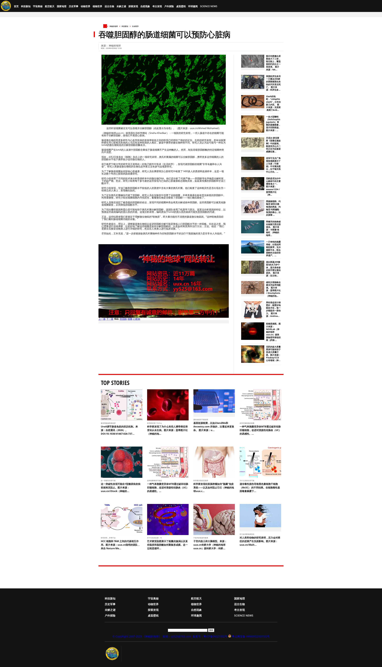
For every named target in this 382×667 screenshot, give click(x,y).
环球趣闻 (193, 6)
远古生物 (109, 6)
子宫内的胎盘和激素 (201, 538)
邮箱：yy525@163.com (177, 636)
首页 (16, 6)
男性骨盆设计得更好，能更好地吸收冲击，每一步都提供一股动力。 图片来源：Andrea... (273, 309)
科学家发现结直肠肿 (201, 480)
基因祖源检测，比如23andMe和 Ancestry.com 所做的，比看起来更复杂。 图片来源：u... (213, 426)
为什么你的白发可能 (247, 480)
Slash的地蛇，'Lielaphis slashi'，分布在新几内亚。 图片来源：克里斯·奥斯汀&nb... (273, 103)
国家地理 (61, 6)
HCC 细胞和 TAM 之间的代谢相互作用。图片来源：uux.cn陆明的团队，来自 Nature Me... (120, 545)
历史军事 (73, 6)
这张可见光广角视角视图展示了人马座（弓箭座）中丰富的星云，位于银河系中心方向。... (273, 165)
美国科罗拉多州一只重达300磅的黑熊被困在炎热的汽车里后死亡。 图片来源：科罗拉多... (273, 83)
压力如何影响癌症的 (247, 534)
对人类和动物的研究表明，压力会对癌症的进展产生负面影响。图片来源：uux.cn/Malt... (260, 541)
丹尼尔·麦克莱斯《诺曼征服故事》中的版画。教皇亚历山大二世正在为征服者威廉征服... (273, 145)
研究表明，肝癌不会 (108, 538)
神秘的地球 (114, 26)
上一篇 (102, 319)
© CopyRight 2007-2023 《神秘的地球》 (137, 636)
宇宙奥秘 (38, 6)
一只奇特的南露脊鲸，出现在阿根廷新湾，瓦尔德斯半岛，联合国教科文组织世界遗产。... (273, 248)
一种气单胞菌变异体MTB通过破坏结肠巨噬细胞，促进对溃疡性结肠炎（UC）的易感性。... (260, 430)
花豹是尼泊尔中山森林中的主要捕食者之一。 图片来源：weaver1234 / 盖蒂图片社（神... (273, 186)
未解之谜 (121, 6)
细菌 (130, 319)
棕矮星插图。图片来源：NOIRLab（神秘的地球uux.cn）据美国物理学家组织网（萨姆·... (273, 331)
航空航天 (49, 6)
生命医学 (135, 26)
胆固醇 (123, 319)
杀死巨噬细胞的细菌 (247, 423)
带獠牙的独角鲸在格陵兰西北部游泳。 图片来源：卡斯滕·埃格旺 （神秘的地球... (273, 228)
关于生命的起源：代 (154, 538)
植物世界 (97, 6)
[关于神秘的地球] (113, 654)
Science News (208, 6)
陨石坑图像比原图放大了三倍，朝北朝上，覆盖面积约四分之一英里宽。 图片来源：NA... (273, 63)
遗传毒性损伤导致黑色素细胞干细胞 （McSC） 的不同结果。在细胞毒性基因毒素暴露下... (260, 487)
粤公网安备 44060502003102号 (251, 636)
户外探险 (169, 6)
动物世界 (85, 6)
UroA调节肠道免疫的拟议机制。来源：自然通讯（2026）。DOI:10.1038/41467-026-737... (119, 430)
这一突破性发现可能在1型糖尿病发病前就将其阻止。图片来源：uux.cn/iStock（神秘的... (120, 487)
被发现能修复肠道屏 (108, 423)
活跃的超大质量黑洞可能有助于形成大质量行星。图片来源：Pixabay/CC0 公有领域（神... (273, 353)
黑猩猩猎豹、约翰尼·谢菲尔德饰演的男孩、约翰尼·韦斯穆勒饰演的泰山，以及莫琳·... (273, 208)
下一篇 (109, 319)
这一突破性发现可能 (108, 480)
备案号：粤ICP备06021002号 (210, 636)
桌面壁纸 (181, 6)
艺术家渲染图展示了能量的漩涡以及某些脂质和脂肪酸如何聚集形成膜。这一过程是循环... (167, 545)
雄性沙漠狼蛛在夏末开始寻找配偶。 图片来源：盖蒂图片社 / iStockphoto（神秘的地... (273, 289)
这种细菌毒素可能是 (154, 480)
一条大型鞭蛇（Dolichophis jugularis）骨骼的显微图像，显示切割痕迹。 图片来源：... (273, 123)
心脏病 (136, 319)
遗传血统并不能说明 (201, 419)
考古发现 (157, 6)
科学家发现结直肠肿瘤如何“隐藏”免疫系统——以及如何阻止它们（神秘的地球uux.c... (213, 487)
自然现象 (145, 6)
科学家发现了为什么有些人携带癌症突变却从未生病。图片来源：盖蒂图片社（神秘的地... (167, 430)
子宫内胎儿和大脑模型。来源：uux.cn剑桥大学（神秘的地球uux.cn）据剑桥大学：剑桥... (210, 545)
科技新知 (26, 6)
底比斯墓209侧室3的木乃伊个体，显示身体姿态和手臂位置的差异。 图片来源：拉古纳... (273, 269)
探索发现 (133, 6)
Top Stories (115, 383)
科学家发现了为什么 (154, 423)
